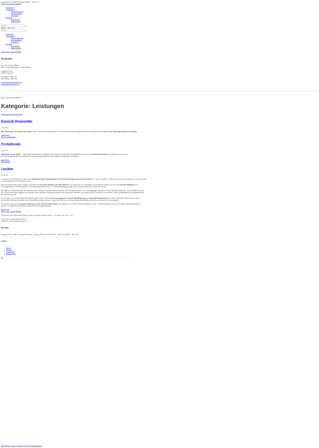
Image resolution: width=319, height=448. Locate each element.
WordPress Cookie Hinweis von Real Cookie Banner (21, 446)
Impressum (15, 20)
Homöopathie (16, 14)
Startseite (9, 8)
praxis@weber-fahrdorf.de (11, 82)
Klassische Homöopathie (16, 121)
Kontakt (9, 18)
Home (8, 248)
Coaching (14, 16)
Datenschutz (16, 22)
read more (5, 135)
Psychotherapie (17, 12)
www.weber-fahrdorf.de (10, 84)
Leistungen (10, 10)
